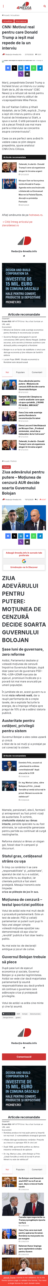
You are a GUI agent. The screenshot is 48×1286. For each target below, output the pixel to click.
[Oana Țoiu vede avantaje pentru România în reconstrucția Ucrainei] (9, 416)
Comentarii (37, 372)
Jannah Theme (9, 1277)
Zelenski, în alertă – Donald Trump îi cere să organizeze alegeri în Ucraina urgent (32, 167)
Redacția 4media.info (13, 54)
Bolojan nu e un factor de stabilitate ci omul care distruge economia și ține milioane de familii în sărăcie (24, 352)
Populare (20, 372)
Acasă (6, 15)
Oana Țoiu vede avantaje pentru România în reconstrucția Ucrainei (30, 415)
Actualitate (15, 15)
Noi (7, 372)
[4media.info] (24, 6)
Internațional (21, 21)
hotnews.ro (35, 215)
